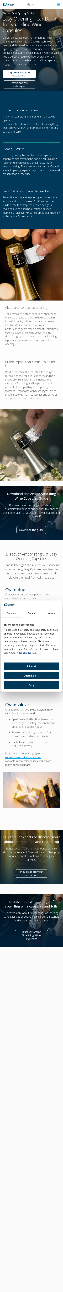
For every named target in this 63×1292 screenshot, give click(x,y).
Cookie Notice (27, 652)
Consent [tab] (11, 613)
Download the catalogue (23, 84)
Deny (31, 685)
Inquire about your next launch (22, 74)
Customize (30, 675)
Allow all (31, 666)
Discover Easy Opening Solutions (19, 13)
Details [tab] (32, 613)
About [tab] (51, 613)
